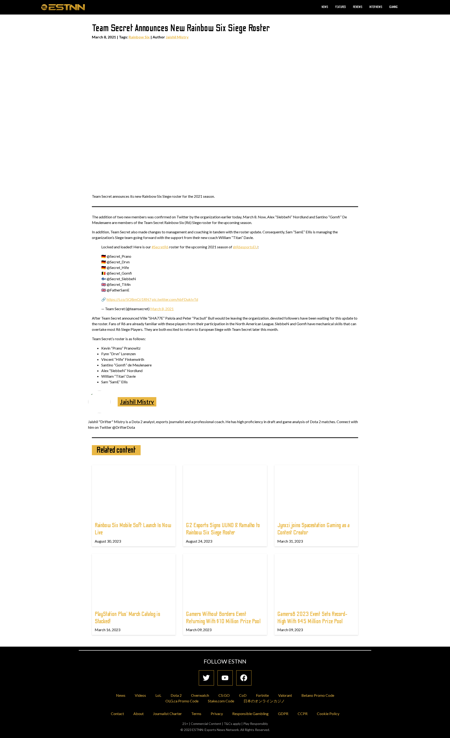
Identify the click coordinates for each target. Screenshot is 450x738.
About (138, 713)
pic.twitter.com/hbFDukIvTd (175, 299)
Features (340, 7)
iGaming (393, 7)
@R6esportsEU (245, 247)
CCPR (303, 713)
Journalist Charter (167, 713)
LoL (158, 695)
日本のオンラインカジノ (264, 701)
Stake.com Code (221, 701)
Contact (117, 713)
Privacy (217, 713)
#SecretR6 (160, 247)
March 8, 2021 (162, 308)
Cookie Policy (328, 713)
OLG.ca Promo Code (182, 701)
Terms (196, 713)
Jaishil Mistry (177, 37)
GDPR (283, 713)
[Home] (63, 7)
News (325, 7)
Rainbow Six (139, 37)
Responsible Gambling (250, 713)
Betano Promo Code (317, 695)
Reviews (357, 7)
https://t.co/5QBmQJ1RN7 (129, 299)
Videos (140, 695)
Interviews (375, 7)
